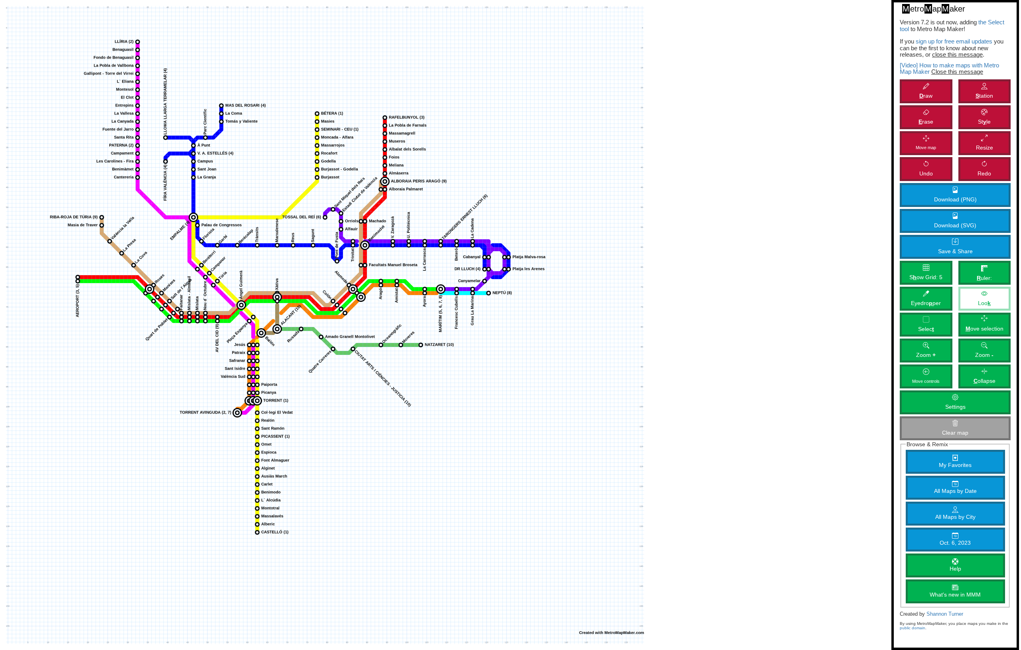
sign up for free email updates (954, 41)
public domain (912, 628)
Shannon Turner (944, 614)
